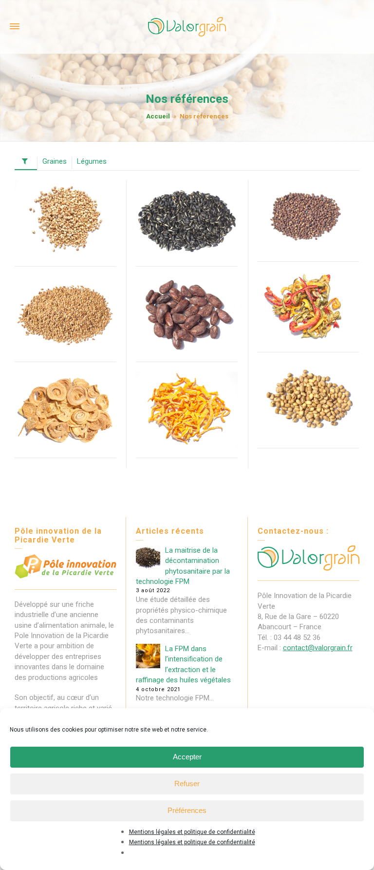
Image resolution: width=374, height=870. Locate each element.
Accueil (158, 116)
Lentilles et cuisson (308, 201)
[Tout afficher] (26, 163)
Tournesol (187, 196)
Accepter (187, 757)
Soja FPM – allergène (308, 383)
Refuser (187, 783)
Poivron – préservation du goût (308, 298)
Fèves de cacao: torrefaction (187, 297)
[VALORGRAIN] (187, 26)
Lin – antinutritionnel (65, 297)
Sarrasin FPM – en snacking (66, 201)
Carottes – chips (187, 389)
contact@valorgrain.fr (318, 647)
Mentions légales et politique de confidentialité (192, 832)
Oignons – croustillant (65, 393)
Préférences (187, 810)
